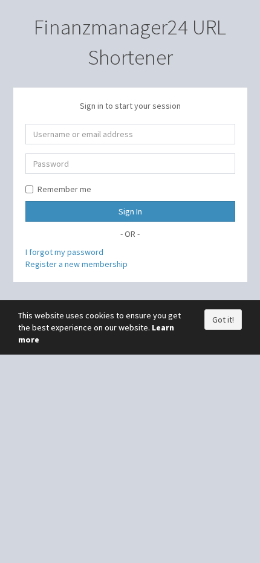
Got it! (223, 319)
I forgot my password (64, 251)
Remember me (64, 189)
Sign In (130, 211)
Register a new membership (76, 264)
